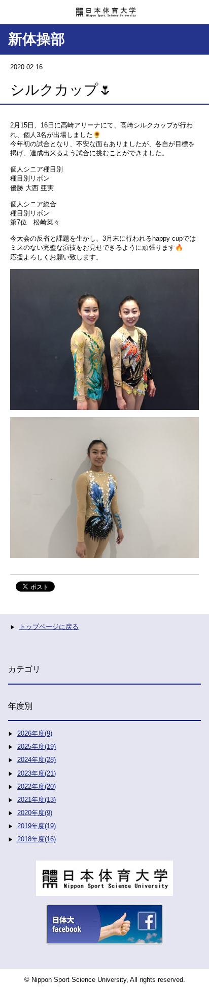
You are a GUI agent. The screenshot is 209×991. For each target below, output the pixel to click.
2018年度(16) (36, 839)
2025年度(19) (36, 746)
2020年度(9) (34, 813)
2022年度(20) (36, 786)
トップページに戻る (49, 626)
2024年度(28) (36, 759)
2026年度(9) (34, 733)
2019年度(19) (36, 826)
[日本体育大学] (104, 8)
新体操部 (36, 39)
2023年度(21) (36, 773)
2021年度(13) (36, 799)
